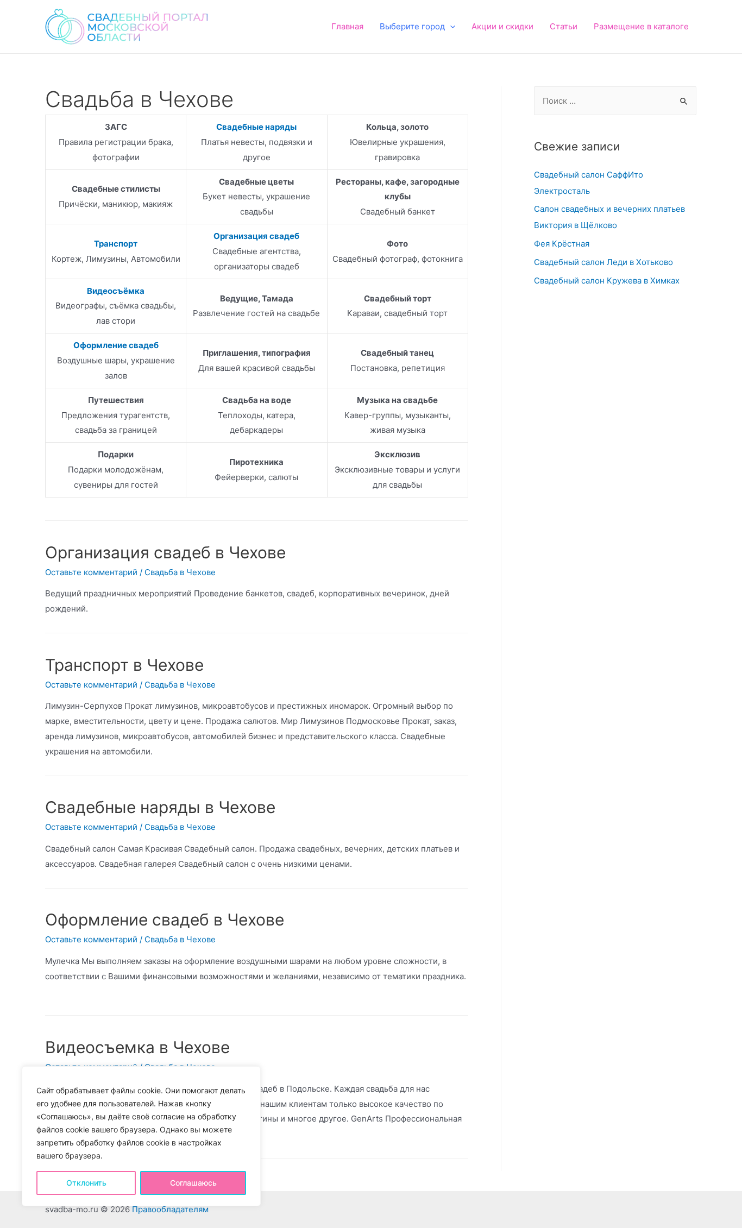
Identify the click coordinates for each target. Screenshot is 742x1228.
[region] (141, 1136)
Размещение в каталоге (641, 26)
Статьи (563, 26)
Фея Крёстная (561, 243)
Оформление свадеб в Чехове (164, 919)
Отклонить (86, 1182)
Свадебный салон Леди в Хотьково (603, 262)
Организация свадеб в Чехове (165, 552)
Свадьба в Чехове (180, 572)
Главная (347, 26)
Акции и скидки (502, 26)
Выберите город (412, 26)
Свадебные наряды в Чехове (160, 807)
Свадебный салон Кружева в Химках (607, 280)
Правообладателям (170, 1209)
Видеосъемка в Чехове (137, 1047)
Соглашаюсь (193, 1182)
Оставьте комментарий (91, 572)
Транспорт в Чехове (124, 665)
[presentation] (450, 26)
